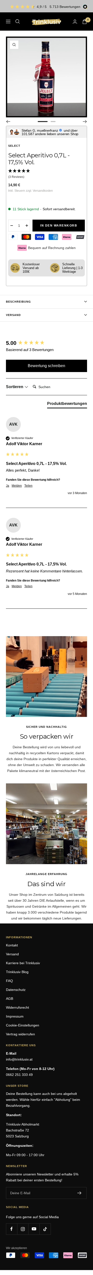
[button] (46, 174)
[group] (46, 343)
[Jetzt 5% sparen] (79, 1193)
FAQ (9, 981)
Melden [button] (17, 485)
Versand (13, 315)
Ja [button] (7, 485)
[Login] (75, 22)
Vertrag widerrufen (20, 1034)
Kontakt (12, 945)
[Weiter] (85, 121)
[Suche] (17, 21)
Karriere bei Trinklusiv (23, 963)
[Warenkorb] (84, 21)
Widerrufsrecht (17, 1007)
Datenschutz (16, 990)
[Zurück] (8, 121)
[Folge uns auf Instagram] (22, 1228)
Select (14, 145)
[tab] (67, 404)
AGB (9, 999)
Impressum (15, 1016)
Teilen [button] (28, 485)
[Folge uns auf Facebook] (11, 1228)
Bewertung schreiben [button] (46, 366)
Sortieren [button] (15, 387)
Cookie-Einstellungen (22, 1025)
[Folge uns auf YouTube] (33, 1228)
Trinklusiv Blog (17, 972)
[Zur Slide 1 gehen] (43, 121)
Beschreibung (18, 301)
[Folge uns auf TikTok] (45, 1228)
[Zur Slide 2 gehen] (53, 121)
